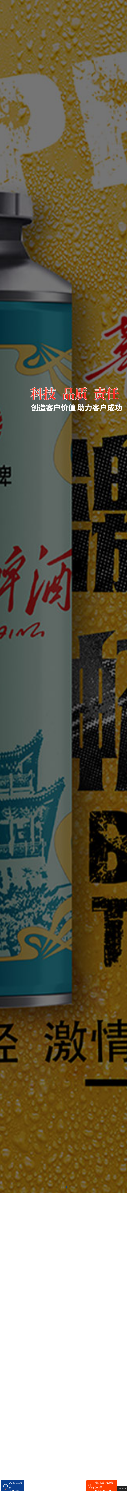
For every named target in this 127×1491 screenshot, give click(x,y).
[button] (58, 1187)
